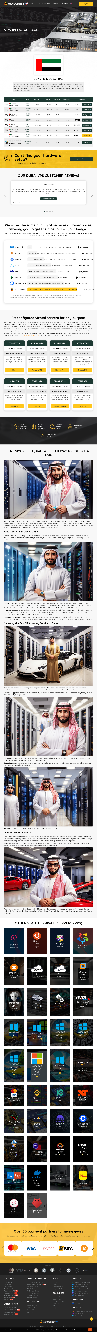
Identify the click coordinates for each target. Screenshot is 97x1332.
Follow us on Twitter (80, 1287)
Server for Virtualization (35, 1284)
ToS (35, 1326)
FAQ (54, 1305)
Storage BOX (82, 370)
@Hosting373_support (81, 1316)
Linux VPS (14, 406)
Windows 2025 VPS (10, 1310)
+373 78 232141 (79, 1314)
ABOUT (56, 1278)
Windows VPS (37, 370)
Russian (77, 1303)
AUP (52, 1326)
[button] (92, 195)
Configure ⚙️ (87, 104)
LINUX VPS (9, 1278)
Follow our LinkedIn (80, 1291)
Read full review (48, 199)
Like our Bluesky (80, 1295)
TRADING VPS (33, 1302)
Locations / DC (58, 1287)
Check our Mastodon (81, 1293)
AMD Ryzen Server (33, 1291)
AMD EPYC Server (33, 1293)
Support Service (81, 159)
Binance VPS (59, 370)
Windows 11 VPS (9, 1314)
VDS (38, 4)
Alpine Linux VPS (9, 1295)
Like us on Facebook (81, 1284)
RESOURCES (58, 1293)
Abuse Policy (66, 1326)
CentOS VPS (8, 1287)
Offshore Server (32, 1295)
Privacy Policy (43, 1326)
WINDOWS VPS (11, 1304)
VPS (32, 4)
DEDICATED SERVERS (36, 1278)
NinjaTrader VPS (32, 1305)
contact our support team (31, 335)
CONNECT (76, 1278)
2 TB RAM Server (32, 1287)
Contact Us (87, 142)
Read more (84, 1329)
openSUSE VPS (9, 1293)
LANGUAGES (77, 1299)
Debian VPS (8, 1282)
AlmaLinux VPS (9, 1289)
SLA (57, 1326)
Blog (54, 1308)
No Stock (87, 135)
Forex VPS (82, 406)
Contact (65, 4)
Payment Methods (59, 1289)
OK (90, 1329)
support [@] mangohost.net (83, 1311)
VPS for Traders (60, 406)
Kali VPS (6, 1300)
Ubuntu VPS (8, 1284)
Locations (56, 4)
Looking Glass (58, 1297)
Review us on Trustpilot (82, 1282)
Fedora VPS (8, 1297)
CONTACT (76, 1307)
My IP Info (56, 1303)
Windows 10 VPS (9, 1312)
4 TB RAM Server (32, 1289)
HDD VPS (37, 406)
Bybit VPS (30, 1312)
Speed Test (57, 1299)
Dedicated (46, 4)
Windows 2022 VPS (10, 1308)
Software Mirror (58, 1301)
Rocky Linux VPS (9, 1291)
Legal (55, 1284)
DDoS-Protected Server (35, 1282)
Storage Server (32, 1297)
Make (14, 370)
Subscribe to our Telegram (83, 1289)
